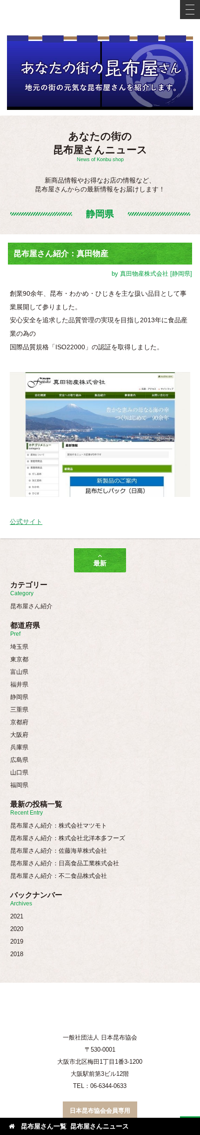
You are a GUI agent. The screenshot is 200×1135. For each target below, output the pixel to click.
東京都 (19, 659)
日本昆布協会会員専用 (100, 1110)
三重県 (19, 709)
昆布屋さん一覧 (44, 1126)
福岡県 (19, 785)
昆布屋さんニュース (99, 1126)
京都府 (19, 722)
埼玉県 (19, 646)
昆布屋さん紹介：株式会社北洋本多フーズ (67, 838)
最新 (100, 563)
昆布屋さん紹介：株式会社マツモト (58, 825)
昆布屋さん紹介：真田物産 (60, 253)
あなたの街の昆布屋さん (100, 75)
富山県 (19, 671)
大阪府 (19, 734)
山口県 (19, 772)
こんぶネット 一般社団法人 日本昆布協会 (100, 17)
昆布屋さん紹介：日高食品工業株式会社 (64, 863)
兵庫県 (19, 747)
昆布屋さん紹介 (31, 606)
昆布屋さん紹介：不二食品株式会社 (58, 875)
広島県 (19, 759)
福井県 (19, 684)
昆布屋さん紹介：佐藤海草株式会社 (58, 850)
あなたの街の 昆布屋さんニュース (100, 146)
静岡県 (19, 696)
